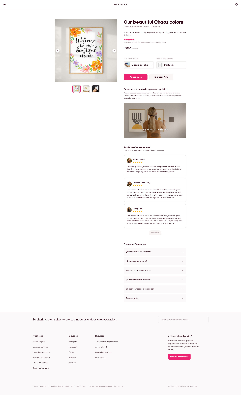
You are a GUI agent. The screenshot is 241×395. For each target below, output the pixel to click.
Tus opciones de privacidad (106, 342)
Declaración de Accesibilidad (100, 386)
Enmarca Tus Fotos (40, 347)
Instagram (73, 342)
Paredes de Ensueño (41, 357)
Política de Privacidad (60, 386)
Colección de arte (40, 363)
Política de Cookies (78, 386)
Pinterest (72, 357)
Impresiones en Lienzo (42, 352)
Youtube (72, 363)
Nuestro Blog (100, 357)
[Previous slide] (58, 51)
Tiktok (71, 352)
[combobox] (139, 65)
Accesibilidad (101, 347)
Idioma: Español (39, 386)
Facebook (73, 347)
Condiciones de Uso (103, 352)
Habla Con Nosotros (179, 357)
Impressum (118, 386)
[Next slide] (114, 51)
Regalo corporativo (41, 368)
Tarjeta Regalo (39, 342)
